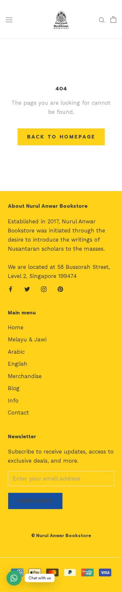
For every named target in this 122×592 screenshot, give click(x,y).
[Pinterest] (60, 288)
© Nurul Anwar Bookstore (61, 536)
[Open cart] (113, 19)
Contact (18, 412)
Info (13, 400)
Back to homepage (61, 136)
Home (15, 327)
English (17, 364)
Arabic (16, 352)
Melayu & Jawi (27, 339)
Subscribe (35, 501)
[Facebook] (10, 288)
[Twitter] (27, 288)
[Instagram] (44, 288)
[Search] (102, 19)
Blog (14, 388)
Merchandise (25, 376)
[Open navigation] (9, 19)
